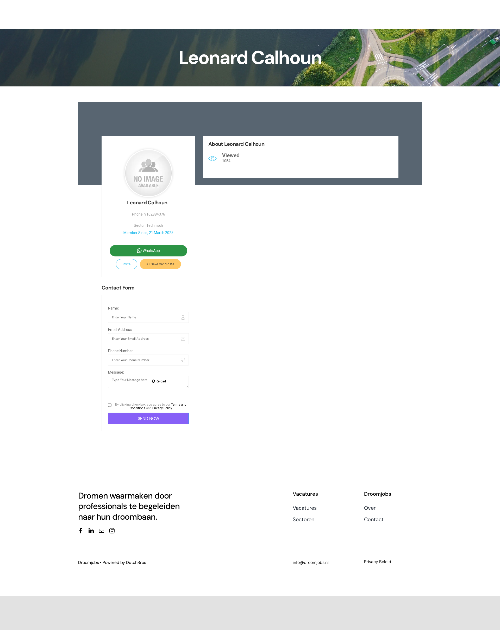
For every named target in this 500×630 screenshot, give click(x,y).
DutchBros (136, 562)
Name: (113, 308)
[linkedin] (91, 530)
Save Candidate (162, 264)
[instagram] (112, 530)
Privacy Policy (162, 408)
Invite (126, 264)
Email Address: (120, 329)
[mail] (101, 530)
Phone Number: (121, 351)
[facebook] (80, 530)
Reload (160, 381)
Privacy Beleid (377, 561)
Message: (116, 372)
